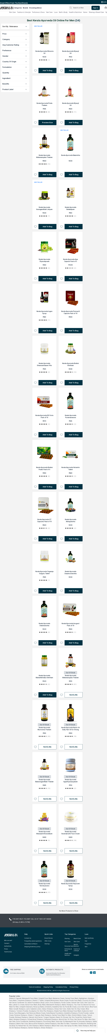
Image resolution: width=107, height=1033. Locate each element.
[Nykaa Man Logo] (6, 7)
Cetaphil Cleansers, (26, 1007)
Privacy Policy (74, 987)
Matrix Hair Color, (22, 1023)
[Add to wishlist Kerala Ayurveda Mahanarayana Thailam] (35, 174)
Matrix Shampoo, (67, 1005)
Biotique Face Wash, (74, 1011)
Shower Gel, (67, 1017)
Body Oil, (15, 1025)
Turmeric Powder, (22, 1011)
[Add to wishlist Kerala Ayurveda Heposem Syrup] (61, 903)
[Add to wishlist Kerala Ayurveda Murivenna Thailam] (35, 746)
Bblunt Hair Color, (58, 1025)
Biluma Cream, (41, 1013)
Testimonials (8, 952)
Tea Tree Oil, (78, 1005)
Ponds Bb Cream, (71, 1007)
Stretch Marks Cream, (79, 1015)
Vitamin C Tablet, (38, 1000)
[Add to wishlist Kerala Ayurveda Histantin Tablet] (61, 486)
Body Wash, (42, 1005)
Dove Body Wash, (49, 1021)
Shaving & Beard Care (96, 12)
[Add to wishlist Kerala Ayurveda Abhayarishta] (61, 538)
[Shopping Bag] (105, 7)
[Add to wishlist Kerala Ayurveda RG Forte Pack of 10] (35, 434)
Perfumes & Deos (38, 12)
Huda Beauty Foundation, (55, 1013)
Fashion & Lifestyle (24, 12)
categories (18, 8)
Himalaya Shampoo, (20, 1019)
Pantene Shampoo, (20, 1015)
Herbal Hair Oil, (23, 1025)
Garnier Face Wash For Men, (61, 1015)
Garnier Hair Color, (77, 1002)
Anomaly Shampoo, (85, 1021)
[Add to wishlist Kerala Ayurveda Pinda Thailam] (35, 122)
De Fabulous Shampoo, (20, 1028)
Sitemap (47, 944)
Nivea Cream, (64, 1000)
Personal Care (69, 946)
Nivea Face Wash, (31, 1005)
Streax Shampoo (46, 1028)
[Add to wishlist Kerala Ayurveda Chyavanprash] (35, 278)
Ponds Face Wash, (75, 1000)
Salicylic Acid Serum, (36, 1017)
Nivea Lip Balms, (38, 1007)
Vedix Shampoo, (83, 1025)
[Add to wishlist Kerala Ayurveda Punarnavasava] (61, 434)
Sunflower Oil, (22, 1002)
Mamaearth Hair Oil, (72, 1021)
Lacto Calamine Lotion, (34, 1009)
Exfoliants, (48, 1007)
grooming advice (35, 8)
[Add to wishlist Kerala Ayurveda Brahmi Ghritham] (61, 382)
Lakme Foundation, (33, 1002)
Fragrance (88, 944)
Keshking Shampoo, (36, 1021)
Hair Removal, (31, 1013)
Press (6, 949)
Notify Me (73, 695)
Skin (86, 946)
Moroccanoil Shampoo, (37, 1023)
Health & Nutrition (75, 12)
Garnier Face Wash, (71, 998)
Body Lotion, (45, 1002)
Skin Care (12, 12)
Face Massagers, (20, 1013)
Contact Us (27, 938)
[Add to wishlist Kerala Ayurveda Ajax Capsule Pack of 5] (61, 278)
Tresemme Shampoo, (24, 1000)
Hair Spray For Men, (71, 1025)
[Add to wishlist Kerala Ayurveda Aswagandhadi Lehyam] (35, 226)
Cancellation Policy (61, 987)
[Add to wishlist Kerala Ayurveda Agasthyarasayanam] (61, 798)
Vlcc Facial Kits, (77, 1017)
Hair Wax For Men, (63, 1023)
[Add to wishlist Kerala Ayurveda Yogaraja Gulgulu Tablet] (35, 590)
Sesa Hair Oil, (60, 1021)
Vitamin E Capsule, (15, 998)
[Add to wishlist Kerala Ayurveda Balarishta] (61, 174)
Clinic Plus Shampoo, (46, 1011)
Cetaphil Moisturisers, (51, 1000)
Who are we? (8, 940)
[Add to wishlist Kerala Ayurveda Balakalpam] (61, 226)
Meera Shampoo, (45, 1025)
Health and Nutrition (68, 954)
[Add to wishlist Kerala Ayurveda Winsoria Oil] (35, 70)
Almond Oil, (87, 1005)
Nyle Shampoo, (46, 1015)
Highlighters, (83, 998)
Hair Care (49, 12)
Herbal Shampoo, (51, 1023)
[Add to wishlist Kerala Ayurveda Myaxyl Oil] (61, 70)
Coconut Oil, (86, 1000)
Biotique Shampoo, (21, 1017)
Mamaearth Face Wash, (30, 998)
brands (25, 8)
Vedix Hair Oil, (71, 1009)
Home (85, 12)
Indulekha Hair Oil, (58, 1007)
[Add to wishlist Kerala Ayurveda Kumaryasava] (35, 903)
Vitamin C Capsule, (34, 1015)
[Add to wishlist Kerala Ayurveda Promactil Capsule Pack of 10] (61, 330)
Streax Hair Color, (60, 1009)
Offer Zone (48, 941)
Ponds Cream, (66, 1002)
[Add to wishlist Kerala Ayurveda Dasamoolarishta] (61, 590)
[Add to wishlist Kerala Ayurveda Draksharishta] (35, 642)
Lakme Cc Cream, (19, 1005)
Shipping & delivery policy (32, 946)
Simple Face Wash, (60, 1011)
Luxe (56, 12)
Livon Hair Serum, (83, 1007)
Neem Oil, (59, 1017)
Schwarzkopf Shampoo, (35, 1019)
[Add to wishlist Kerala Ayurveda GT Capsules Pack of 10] (35, 538)
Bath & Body (63, 12)
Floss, (72, 1019)
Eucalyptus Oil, (34, 1011)
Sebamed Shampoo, (51, 1019)
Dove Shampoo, (55, 1002)
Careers (6, 943)
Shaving (67, 938)
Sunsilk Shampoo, (19, 1009)
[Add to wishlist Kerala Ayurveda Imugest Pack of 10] (61, 642)
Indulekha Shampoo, (71, 1013)
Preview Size (47, 122)
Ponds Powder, (83, 1013)
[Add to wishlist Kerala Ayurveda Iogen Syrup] (35, 330)
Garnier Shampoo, (34, 1028)
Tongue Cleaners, (49, 1017)
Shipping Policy (48, 987)
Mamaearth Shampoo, (53, 1005)
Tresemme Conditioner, (78, 1023)
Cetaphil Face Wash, (45, 998)
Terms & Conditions (35, 987)
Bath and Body (89, 938)
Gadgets (76, 955)
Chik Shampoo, (34, 1025)
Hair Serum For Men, (81, 1019)
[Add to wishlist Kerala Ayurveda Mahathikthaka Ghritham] (35, 694)
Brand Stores (49, 938)
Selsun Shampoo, (48, 1009)
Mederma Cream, (59, 998)
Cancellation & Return (30, 944)
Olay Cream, (81, 1009)
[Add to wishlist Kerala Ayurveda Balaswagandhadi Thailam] (35, 798)
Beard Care (77, 938)
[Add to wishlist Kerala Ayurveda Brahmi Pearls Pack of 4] (35, 486)
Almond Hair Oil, (64, 1019)
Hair (86, 941)
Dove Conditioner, (22, 1021)
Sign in (95, 8)
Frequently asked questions (33, 941)
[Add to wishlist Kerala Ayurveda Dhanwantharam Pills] (35, 382)
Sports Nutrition (76, 945)
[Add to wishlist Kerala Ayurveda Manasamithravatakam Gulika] (35, 851)
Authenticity (7, 946)
